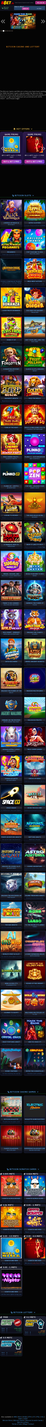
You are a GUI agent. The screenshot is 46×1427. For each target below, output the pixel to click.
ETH (29, 1417)
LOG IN (41, 3)
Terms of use (17, 1424)
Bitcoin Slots (23, 195)
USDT (26, 1419)
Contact (31, 1424)
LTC (34, 1417)
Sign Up (25, 8)
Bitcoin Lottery (23, 1312)
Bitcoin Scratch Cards (23, 1169)
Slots (16, 2)
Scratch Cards (26, 2)
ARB (15, 1417)
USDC (20, 1419)
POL (38, 1417)
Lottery (31, 2)
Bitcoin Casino (19, 1420)
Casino (20, 2)
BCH (19, 1417)
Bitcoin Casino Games (23, 1092)
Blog (25, 1424)
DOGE (25, 1417)
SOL (42, 1417)
